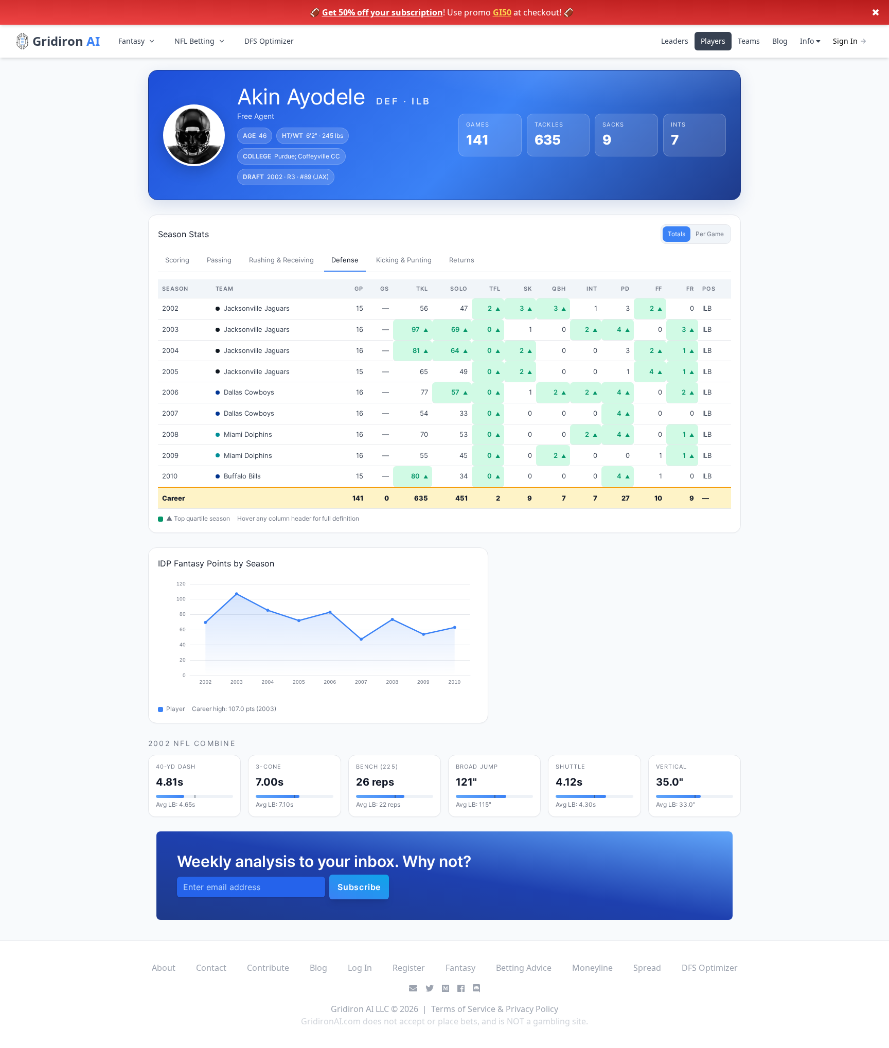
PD (625, 288)
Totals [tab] (676, 234)
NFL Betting (194, 41)
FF (659, 288)
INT (591, 288)
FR (690, 288)
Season (175, 288)
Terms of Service (463, 1009)
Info (808, 41)
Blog (780, 41)
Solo (459, 288)
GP (358, 288)
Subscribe (359, 887)
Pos (709, 288)
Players (713, 41)
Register (409, 967)
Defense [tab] (345, 260)
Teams (749, 41)
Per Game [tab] (710, 234)
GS (384, 288)
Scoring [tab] (177, 260)
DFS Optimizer (269, 41)
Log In (360, 967)
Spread (647, 967)
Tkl (422, 288)
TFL (495, 288)
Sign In (845, 41)
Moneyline (592, 967)
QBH (559, 288)
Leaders (674, 41)
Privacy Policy (532, 1009)
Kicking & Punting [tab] (404, 260)
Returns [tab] (461, 260)
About (163, 967)
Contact (211, 967)
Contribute (268, 967)
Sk (528, 288)
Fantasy (131, 41)
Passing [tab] (219, 260)
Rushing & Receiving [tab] (281, 260)
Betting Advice (524, 967)
